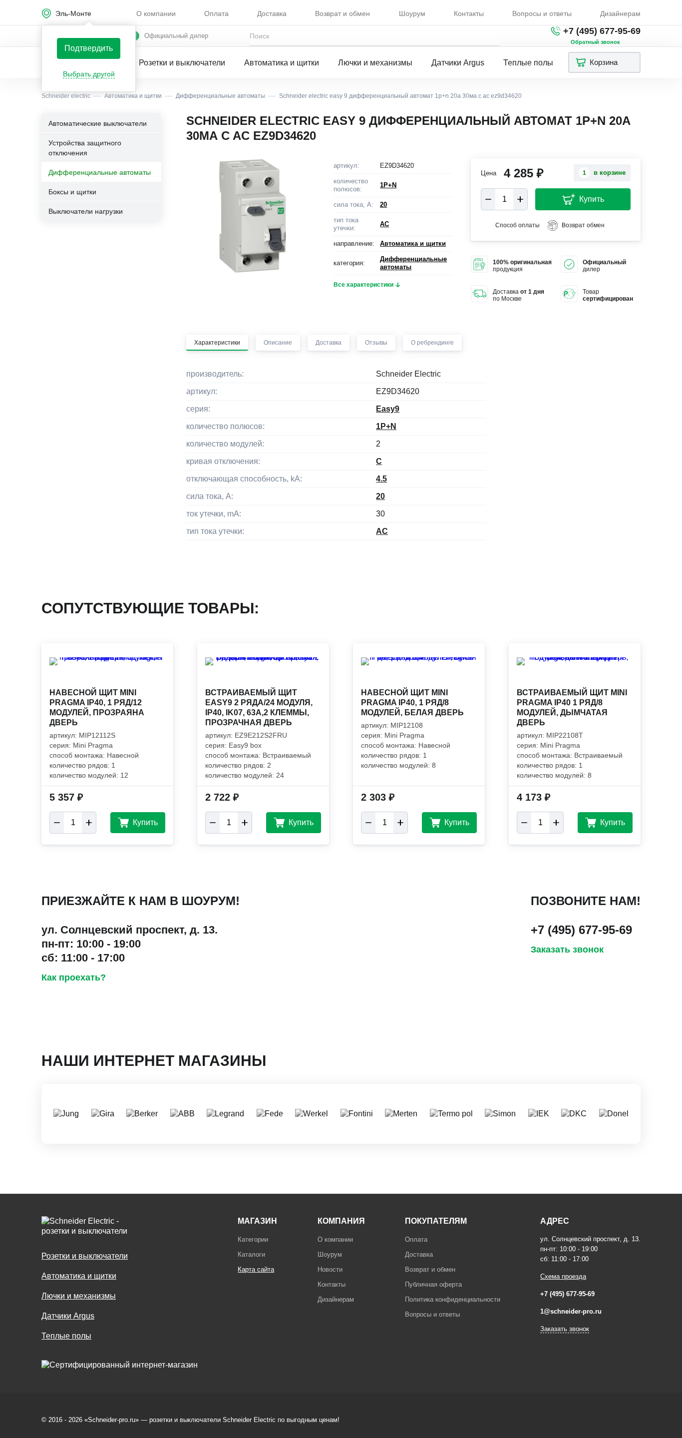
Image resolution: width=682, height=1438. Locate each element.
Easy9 (387, 409)
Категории (253, 1239)
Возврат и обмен (342, 13)
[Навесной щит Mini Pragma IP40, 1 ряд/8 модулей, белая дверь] (419, 671)
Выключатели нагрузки (85, 211)
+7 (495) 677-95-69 (602, 31)
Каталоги (251, 1254)
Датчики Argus (457, 62)
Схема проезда (563, 1276)
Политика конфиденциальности (452, 1299)
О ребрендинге (432, 342)
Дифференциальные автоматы (99, 172)
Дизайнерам (620, 13)
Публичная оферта (433, 1284)
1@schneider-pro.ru (571, 1311)
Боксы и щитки (72, 192)
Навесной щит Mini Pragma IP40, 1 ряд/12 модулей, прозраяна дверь (96, 707)
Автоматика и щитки (281, 62)
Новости (330, 1269)
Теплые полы (528, 62)
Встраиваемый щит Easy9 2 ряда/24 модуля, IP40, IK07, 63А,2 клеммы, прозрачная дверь (259, 707)
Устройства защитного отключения (84, 148)
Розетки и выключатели (182, 62)
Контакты (469, 13)
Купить (591, 199)
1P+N (388, 185)
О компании (156, 13)
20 (383, 204)
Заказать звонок (567, 950)
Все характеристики (363, 284)
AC (384, 224)
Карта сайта (256, 1269)
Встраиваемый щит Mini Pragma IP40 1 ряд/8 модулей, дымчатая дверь (572, 707)
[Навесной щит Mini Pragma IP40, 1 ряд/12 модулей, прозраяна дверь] (107, 671)
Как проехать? (73, 977)
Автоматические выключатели (97, 123)
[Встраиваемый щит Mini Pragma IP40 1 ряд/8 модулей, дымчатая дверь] (575, 671)
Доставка (272, 13)
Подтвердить (88, 48)
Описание (278, 342)
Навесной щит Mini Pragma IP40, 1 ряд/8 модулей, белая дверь (412, 702)
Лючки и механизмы (375, 62)
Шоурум (412, 13)
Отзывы (376, 342)
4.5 (381, 479)
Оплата (216, 13)
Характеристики (217, 342)
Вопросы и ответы (542, 13)
